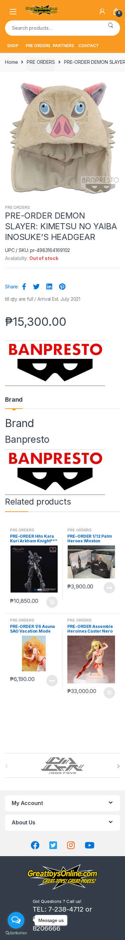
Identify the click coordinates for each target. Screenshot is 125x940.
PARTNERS (63, 45)
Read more (109, 587)
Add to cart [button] (52, 602)
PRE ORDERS (38, 45)
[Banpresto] (55, 363)
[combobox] (53, 28)
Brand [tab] (14, 400)
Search (110, 28)
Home (11, 62)
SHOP (12, 45)
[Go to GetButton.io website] (16, 933)
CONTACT (88, 45)
